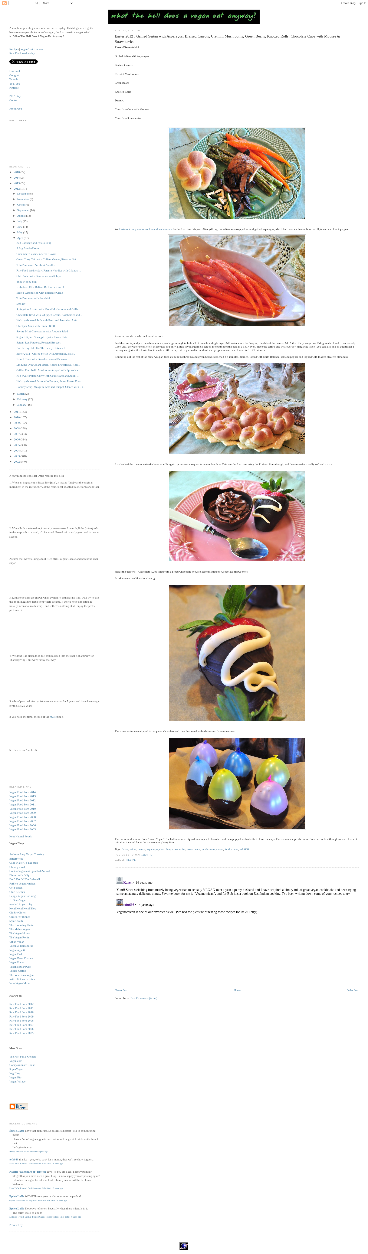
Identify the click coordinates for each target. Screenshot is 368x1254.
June (20, 226)
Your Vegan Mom (19, 983)
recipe (131, 860)
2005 (17, 445)
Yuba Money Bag (26, 281)
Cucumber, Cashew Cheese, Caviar (36, 253)
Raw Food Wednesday (22, 53)
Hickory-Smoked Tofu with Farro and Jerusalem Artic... (47, 320)
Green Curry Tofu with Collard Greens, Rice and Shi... (47, 259)
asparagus (152, 849)
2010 (17, 417)
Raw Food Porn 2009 (21, 1016)
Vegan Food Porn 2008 (22, 817)
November (23, 199)
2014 (17, 177)
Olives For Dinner (19, 916)
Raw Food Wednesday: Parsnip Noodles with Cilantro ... (48, 270)
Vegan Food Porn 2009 (22, 812)
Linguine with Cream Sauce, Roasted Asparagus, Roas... (48, 364)
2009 (17, 422)
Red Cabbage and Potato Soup (34, 242)
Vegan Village (17, 1081)
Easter (125, 849)
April (20, 238)
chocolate (165, 849)
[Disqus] (236, 928)
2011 (17, 411)
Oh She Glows (17, 912)
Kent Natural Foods (20, 836)
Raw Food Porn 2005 (21, 1033)
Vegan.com (15, 1060)
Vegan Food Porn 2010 (22, 808)
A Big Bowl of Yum (27, 248)
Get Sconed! (16, 887)
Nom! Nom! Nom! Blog (22, 908)
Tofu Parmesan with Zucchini (33, 298)
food (227, 849)
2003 (17, 456)
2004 (17, 450)
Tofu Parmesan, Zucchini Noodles (35, 265)
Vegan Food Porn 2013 (22, 796)
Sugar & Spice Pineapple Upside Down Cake (42, 337)
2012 (17, 188)
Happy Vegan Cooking (22, 896)
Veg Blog (14, 1073)
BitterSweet (16, 858)
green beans (193, 849)
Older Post (353, 990)
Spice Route (16, 920)
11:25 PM (146, 855)
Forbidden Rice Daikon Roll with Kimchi (40, 287)
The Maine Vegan (19, 929)
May (20, 232)
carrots (141, 849)
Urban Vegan (16, 941)
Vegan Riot (15, 1077)
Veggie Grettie (17, 970)
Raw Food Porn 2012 (21, 1004)
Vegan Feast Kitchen (21, 958)
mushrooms (208, 849)
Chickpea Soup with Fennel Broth (36, 326)
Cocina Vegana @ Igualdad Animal (29, 871)
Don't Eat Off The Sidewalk (25, 879)
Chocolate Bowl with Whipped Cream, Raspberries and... (49, 314)
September (23, 210)
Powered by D (17, 1225)
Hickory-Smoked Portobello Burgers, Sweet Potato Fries (48, 381)
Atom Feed (15, 108)
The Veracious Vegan (21, 975)
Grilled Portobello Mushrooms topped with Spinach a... (48, 370)
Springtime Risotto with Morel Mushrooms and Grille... (48, 309)
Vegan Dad (15, 954)
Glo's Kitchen (17, 891)
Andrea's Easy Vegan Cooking (26, 854)
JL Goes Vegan (17, 900)
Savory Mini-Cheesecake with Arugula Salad (42, 331)
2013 (17, 183)
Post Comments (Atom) (144, 998)
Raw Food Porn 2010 (21, 1012)
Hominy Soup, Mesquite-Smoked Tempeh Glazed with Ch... (50, 386)
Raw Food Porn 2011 (21, 1008)
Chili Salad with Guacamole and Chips (38, 276)
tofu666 (244, 849)
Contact (14, 100)
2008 (17, 428)
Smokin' (21, 303)
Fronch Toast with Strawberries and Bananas (41, 359)
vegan (219, 849)
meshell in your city (20, 904)
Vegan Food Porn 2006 (22, 825)
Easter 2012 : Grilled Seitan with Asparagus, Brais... (45, 353)
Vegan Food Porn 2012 (22, 800)
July (20, 221)
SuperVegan (16, 1069)
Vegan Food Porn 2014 (22, 792)
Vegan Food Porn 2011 (22, 804)
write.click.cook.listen (22, 979)
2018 (17, 172)
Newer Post (121, 990)
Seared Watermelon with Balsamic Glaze (39, 292)
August (21, 215)
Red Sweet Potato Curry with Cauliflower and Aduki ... (47, 375)
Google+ (14, 75)
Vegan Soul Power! (20, 966)
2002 (17, 461)
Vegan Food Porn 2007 (22, 821)
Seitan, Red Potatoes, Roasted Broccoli (38, 342)
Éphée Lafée (16, 1130)
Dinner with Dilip (19, 875)
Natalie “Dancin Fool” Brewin (27, 1171)
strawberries (178, 849)
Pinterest (14, 87)
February (22, 399)
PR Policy (15, 96)
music (53, 716)
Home (237, 990)
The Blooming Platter (21, 925)
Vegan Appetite (18, 950)
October (22, 204)
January (22, 404)
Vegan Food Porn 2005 (22, 829)
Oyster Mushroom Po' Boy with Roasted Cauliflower (32, 1200)
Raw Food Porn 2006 (21, 1028)
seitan (133, 849)
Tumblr (13, 79)
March (21, 393)
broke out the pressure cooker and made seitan (145, 229)
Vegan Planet (16, 962)
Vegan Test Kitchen (31, 49)
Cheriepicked (17, 867)
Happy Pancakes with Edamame (23, 1151)
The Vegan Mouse (19, 933)
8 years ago (43, 1151)
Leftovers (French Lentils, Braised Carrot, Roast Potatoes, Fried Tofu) (39, 1217)
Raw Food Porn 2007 (21, 1024)
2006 (17, 439)
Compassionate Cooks (22, 1064)
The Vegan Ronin (19, 937)
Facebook (15, 71)
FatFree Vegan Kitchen (22, 883)
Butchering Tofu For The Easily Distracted (40, 348)
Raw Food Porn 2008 (21, 1020)
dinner (234, 849)
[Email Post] (153, 855)
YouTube (14, 83)
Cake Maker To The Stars (23, 862)
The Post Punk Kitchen (22, 1056)
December (23, 193)
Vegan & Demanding (21, 945)
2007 (17, 434)
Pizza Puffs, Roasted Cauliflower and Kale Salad (30, 1163)
